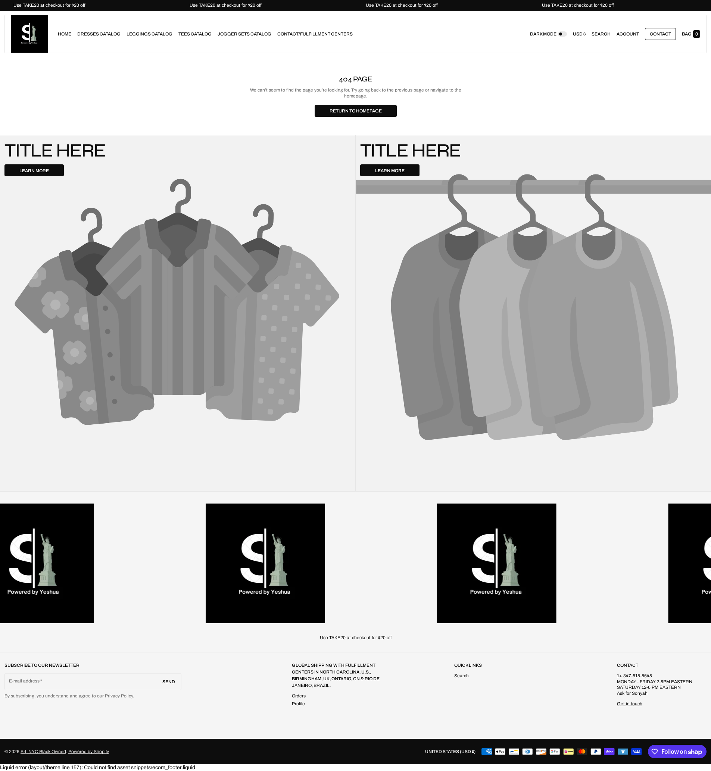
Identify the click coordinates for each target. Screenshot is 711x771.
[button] (601, 34)
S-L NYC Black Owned (43, 751)
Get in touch (629, 703)
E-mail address (24, 681)
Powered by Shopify (88, 751)
